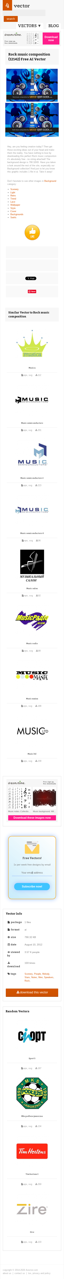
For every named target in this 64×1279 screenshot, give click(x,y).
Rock (27, 980)
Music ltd (32, 754)
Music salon (32, 588)
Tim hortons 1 (32, 1174)
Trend (13, 198)
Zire (32, 1232)
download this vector (34, 992)
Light (12, 192)
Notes (34, 977)
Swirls (13, 217)
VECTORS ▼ (29, 25)
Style (13, 208)
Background (50, 181)
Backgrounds (16, 214)
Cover (13, 211)
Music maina (32, 699)
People (37, 974)
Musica (32, 368)
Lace (12, 201)
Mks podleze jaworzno (32, 1116)
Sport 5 (32, 1058)
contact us (20, 1273)
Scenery (14, 189)
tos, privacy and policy (39, 1273)
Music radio (32, 643)
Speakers (48, 977)
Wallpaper (15, 205)
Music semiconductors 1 (32, 478)
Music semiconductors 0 (32, 533)
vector (22, 6)
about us (7, 1273)
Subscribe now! (32, 886)
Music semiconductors (32, 423)
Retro (13, 195)
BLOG (53, 25)
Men (40, 977)
